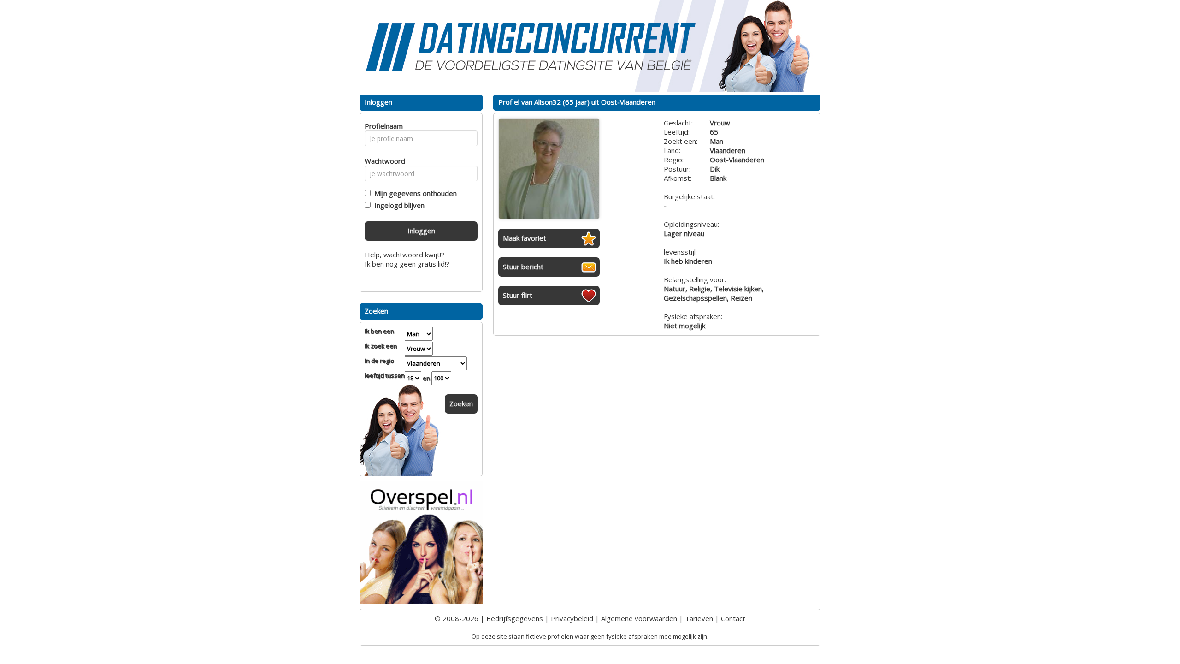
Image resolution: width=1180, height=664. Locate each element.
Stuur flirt (517, 295)
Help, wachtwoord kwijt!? (404, 254)
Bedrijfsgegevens (514, 618)
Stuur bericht (523, 266)
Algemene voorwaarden (639, 618)
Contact (733, 618)
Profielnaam (382, 125)
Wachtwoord (382, 161)
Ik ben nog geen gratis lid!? (407, 263)
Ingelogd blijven (398, 205)
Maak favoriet (524, 238)
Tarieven (699, 618)
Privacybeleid (572, 618)
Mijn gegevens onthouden (414, 193)
